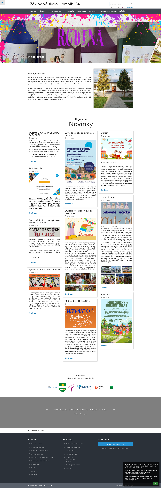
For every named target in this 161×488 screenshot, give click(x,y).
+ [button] (112, 8)
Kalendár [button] (70, 11)
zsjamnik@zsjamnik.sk (73, 447)
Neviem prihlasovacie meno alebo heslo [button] (115, 448)
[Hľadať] (131, 4)
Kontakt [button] (92, 11)
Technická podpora (37, 447)
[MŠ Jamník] (52, 387)
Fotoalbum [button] (81, 11)
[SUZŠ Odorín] (71, 387)
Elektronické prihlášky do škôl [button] (112, 11)
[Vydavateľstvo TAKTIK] (100, 387)
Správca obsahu (36, 444)
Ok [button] (155, 483)
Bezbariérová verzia (36, 486)
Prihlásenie (129, 7)
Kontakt (33, 471)
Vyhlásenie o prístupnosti (39, 451)
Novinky (34, 475)
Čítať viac (33, 161)
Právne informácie (37, 454)
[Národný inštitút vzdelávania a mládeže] (84, 387)
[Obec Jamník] (62, 387)
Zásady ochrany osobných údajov (42, 457)
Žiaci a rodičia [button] (55, 11)
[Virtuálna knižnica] (111, 387)
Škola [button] (42, 11)
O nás (33, 468)
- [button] (49, 486)
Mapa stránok (35, 464)
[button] (118, 7)
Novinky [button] (33, 11)
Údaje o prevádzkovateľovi (40, 461)
